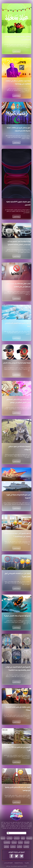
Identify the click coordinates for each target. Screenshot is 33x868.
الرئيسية (29, 838)
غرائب (20, 842)
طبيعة (27, 842)
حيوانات (9, 838)
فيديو (3, 838)
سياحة (14, 842)
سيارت (13, 846)
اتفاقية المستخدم (8, 862)
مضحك (17, 838)
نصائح (6, 846)
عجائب (19, 846)
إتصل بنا (27, 862)
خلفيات (15, 210)
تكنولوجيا (6, 842)
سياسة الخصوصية (19, 862)
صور (23, 838)
